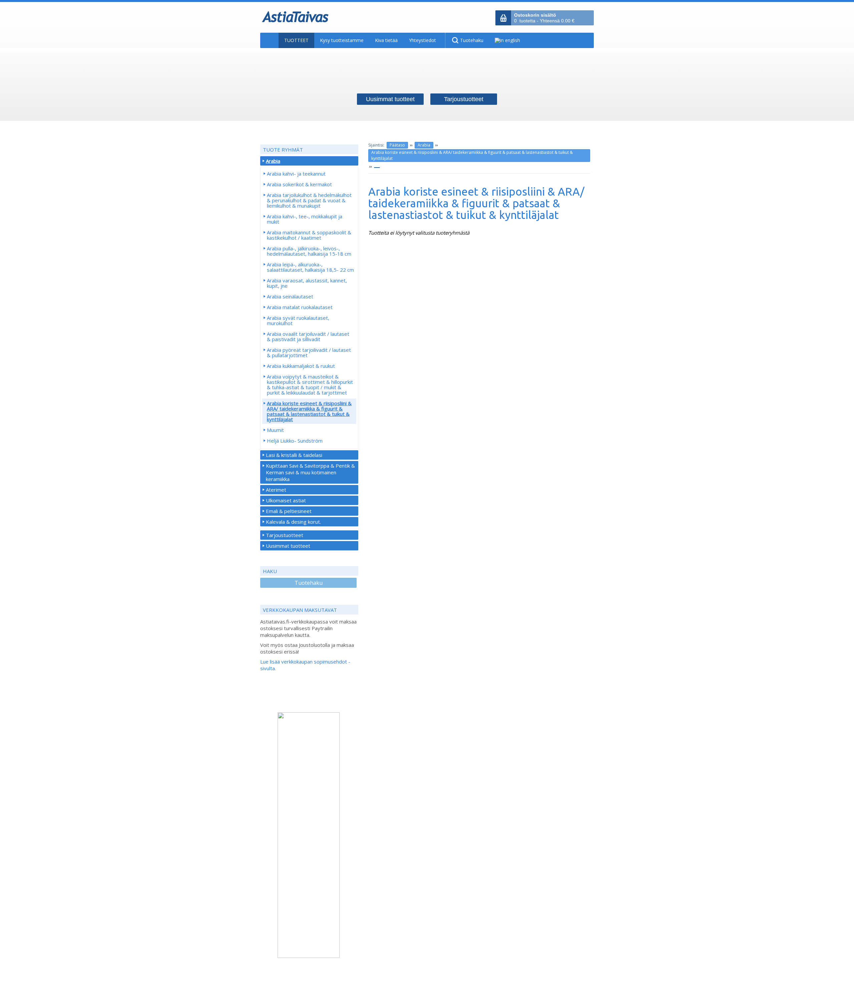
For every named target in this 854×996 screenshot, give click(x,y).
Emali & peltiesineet (289, 511)
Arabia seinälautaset (290, 296)
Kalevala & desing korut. (293, 521)
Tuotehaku (309, 582)
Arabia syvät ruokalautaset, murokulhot (298, 320)
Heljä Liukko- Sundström (295, 440)
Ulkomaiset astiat (286, 500)
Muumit (275, 430)
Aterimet (276, 489)
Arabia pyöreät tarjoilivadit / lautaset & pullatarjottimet (309, 352)
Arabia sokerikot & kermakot (299, 184)
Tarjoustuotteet (284, 535)
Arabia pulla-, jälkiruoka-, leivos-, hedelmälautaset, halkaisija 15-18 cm (309, 251)
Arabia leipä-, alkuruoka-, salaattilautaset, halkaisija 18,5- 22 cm (310, 267)
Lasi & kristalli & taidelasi (294, 455)
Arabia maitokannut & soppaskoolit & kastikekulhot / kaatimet (309, 235)
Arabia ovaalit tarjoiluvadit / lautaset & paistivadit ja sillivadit (308, 336)
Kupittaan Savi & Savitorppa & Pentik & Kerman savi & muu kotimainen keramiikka (310, 472)
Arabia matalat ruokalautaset (300, 307)
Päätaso (397, 145)
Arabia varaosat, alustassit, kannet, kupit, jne (307, 283)
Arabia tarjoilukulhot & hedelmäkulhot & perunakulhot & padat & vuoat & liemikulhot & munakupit (309, 200)
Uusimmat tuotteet (288, 545)
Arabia (424, 145)
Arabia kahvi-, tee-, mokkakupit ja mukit (304, 219)
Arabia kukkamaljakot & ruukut (301, 365)
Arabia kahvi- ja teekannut (296, 173)
